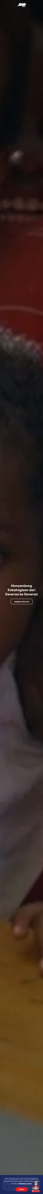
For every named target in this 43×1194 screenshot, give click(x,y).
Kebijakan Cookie (25, 1183)
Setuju (21, 1189)
